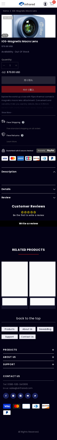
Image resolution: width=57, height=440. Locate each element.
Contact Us (27, 336)
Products (9, 329)
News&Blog (45, 329)
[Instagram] (13, 396)
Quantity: (7, 59)
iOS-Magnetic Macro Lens (20, 41)
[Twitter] (35, 396)
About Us (27, 329)
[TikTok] (20, 396)
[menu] (3, 4)
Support (9, 336)
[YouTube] (28, 396)
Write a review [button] (28, 223)
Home (6, 11)
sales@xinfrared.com (21, 388)
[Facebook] (6, 396)
